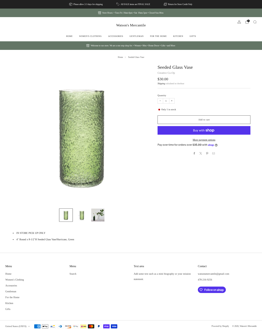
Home (69, 36)
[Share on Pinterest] (207, 153)
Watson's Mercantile (131, 25)
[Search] (255, 22)
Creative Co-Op (166, 72)
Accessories (115, 36)
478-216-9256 (205, 279)
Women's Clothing (90, 36)
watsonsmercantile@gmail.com (213, 273)
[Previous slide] (18, 135)
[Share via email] (214, 153)
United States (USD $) (15, 326)
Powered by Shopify (220, 326)
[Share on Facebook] (194, 153)
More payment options (204, 139)
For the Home (158, 36)
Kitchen (178, 36)
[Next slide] (145, 135)
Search (73, 273)
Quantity (162, 95)
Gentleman (137, 36)
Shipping (161, 83)
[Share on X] (201, 153)
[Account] (239, 22)
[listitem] (86, 4)
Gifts (193, 36)
